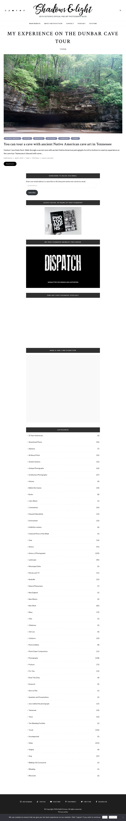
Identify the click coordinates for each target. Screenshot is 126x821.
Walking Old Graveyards (37, 763)
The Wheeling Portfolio (37, 723)
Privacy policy (63, 812)
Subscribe (31, 193)
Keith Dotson (8, 158)
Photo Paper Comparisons (38, 651)
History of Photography (37, 553)
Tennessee (64, 138)
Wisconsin (32, 776)
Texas (31, 717)
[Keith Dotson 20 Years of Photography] (63, 221)
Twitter (20, 10)
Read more (113, 817)
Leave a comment (47, 158)
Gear (30, 540)
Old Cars (32, 632)
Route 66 (32, 684)
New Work (32, 606)
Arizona (31, 481)
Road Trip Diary (34, 678)
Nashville (39, 138)
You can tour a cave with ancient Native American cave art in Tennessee (58, 144)
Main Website (34, 23)
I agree (104, 817)
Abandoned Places (35, 442)
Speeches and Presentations (39, 697)
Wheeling (32, 769)
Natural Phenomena (36, 586)
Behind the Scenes (35, 488)
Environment (33, 521)
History (27, 138)
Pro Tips (32, 671)
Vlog (30, 756)
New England (33, 593)
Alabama (32, 449)
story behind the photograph (39, 704)
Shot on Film (33, 691)
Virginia (31, 750)
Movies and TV (34, 573)
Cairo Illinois (33, 501)
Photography (33, 658)
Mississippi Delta (35, 566)
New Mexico (33, 599)
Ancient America (12, 138)
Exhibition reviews (35, 527)
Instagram (5, 10)
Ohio (30, 619)
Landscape (32, 560)
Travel (75, 138)
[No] (123, 817)
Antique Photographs (36, 468)
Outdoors (51, 138)
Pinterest (16, 10)
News (30, 612)
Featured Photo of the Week (39, 534)
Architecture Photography (38, 475)
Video (31, 743)
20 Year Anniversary (36, 435)
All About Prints (34, 455)
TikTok (9, 10)
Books (31, 494)
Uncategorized (34, 736)
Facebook (24, 10)
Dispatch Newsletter (36, 514)
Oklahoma (32, 625)
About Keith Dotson (53, 23)
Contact (70, 23)
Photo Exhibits (34, 645)
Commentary (33, 507)
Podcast (82, 23)
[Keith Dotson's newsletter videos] (63, 267)
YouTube (13, 10)
